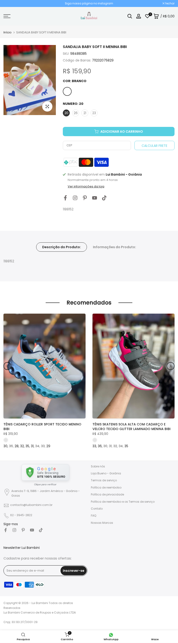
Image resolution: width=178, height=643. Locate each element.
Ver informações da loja (86, 186)
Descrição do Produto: (61, 246)
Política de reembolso (106, 487)
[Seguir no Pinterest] (84, 198)
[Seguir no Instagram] (75, 198)
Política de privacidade (107, 494)
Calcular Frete (154, 145)
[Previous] (7, 366)
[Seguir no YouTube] (94, 198)
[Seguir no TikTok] (104, 198)
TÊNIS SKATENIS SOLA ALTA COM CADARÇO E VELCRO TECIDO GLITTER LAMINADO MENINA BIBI (131, 426)
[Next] (171, 366)
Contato (97, 509)
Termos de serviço (104, 480)
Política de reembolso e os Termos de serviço (123, 502)
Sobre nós (98, 466)
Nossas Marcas (102, 523)
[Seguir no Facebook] (65, 198)
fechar (11, 3)
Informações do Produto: (114, 246)
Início (7, 32)
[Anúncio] (89, 3)
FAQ (93, 516)
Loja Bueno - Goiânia (106, 473)
